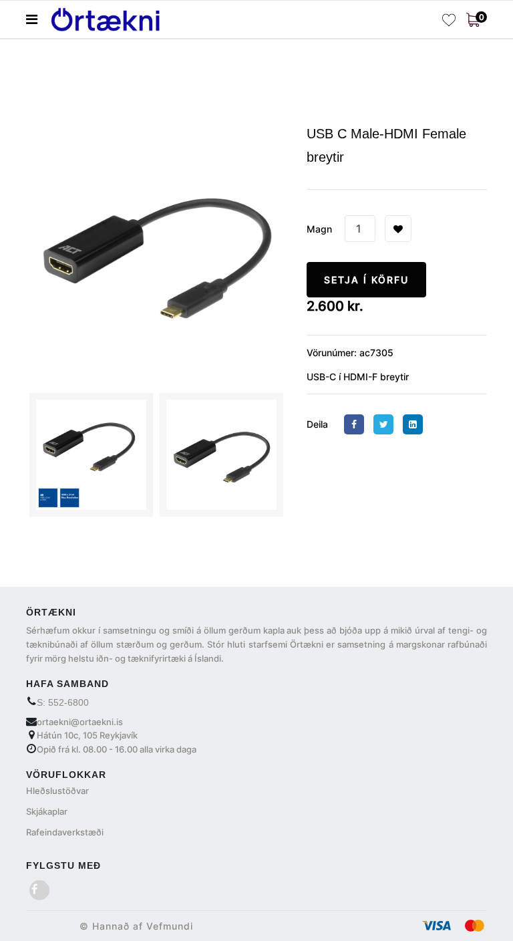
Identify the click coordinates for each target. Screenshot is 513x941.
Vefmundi (169, 926)
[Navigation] (31, 19)
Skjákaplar (46, 811)
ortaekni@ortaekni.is (80, 721)
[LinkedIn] (416, 424)
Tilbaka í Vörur (91, 74)
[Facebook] (357, 424)
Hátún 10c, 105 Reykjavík (87, 735)
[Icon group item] (39, 890)
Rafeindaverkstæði (65, 832)
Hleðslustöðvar (57, 790)
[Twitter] (386, 424)
